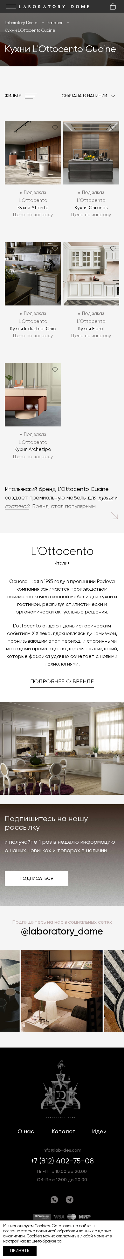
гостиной (17, 506)
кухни (105, 498)
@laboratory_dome (62, 932)
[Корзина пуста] (113, 6)
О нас (25, 1132)
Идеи (99, 1132)
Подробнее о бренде (62, 682)
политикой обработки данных (65, 1231)
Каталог (63, 1132)
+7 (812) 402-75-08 (62, 1161)
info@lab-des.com (62, 1150)
